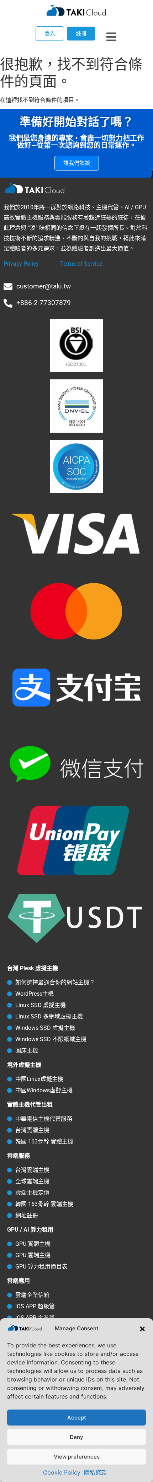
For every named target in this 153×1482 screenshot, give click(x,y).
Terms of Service (81, 263)
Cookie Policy (61, 1472)
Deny (76, 1437)
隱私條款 (95, 1472)
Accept (76, 1417)
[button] (142, 1328)
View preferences (77, 1456)
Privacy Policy (21, 263)
